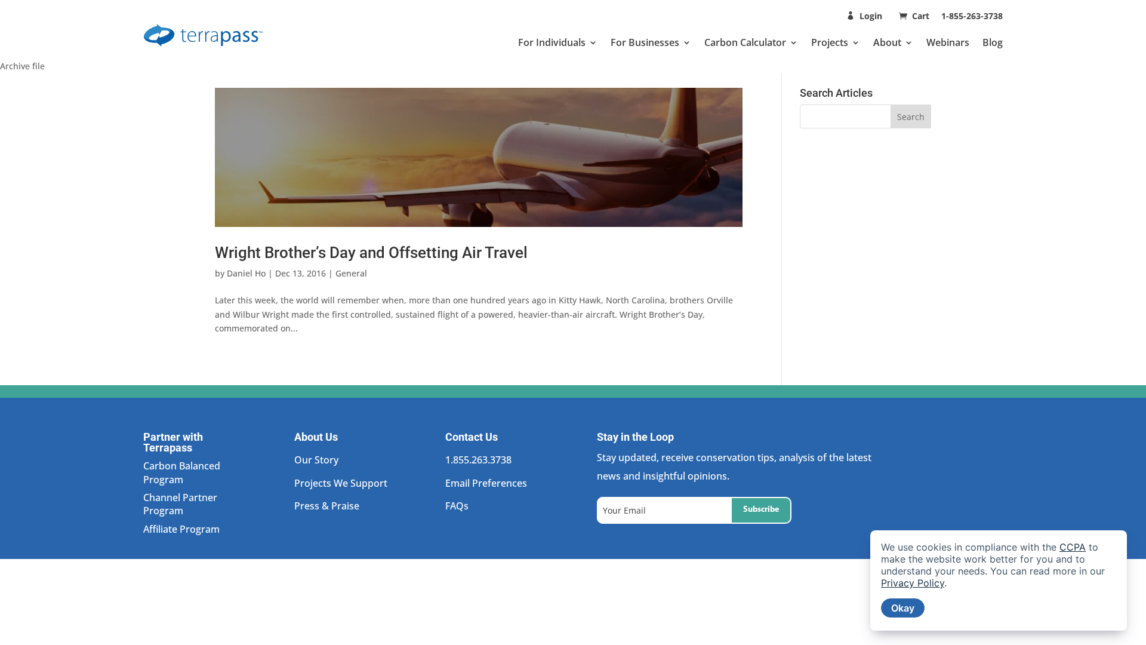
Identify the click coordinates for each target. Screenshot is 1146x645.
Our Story (316, 459)
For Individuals (552, 42)
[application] (998, 580)
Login (871, 16)
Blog (992, 42)
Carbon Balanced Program (181, 472)
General (351, 273)
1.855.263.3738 (478, 459)
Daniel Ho (246, 273)
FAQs (457, 505)
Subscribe (761, 509)
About (887, 42)
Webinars (947, 42)
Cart (922, 16)
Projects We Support (340, 483)
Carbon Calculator (745, 42)
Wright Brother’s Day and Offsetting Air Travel (371, 253)
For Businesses (645, 42)
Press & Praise (326, 505)
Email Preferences (486, 483)
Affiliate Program (181, 529)
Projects (829, 42)
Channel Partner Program (180, 504)
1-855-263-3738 (972, 16)
